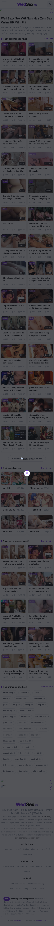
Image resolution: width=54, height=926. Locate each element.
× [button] (27, 473)
